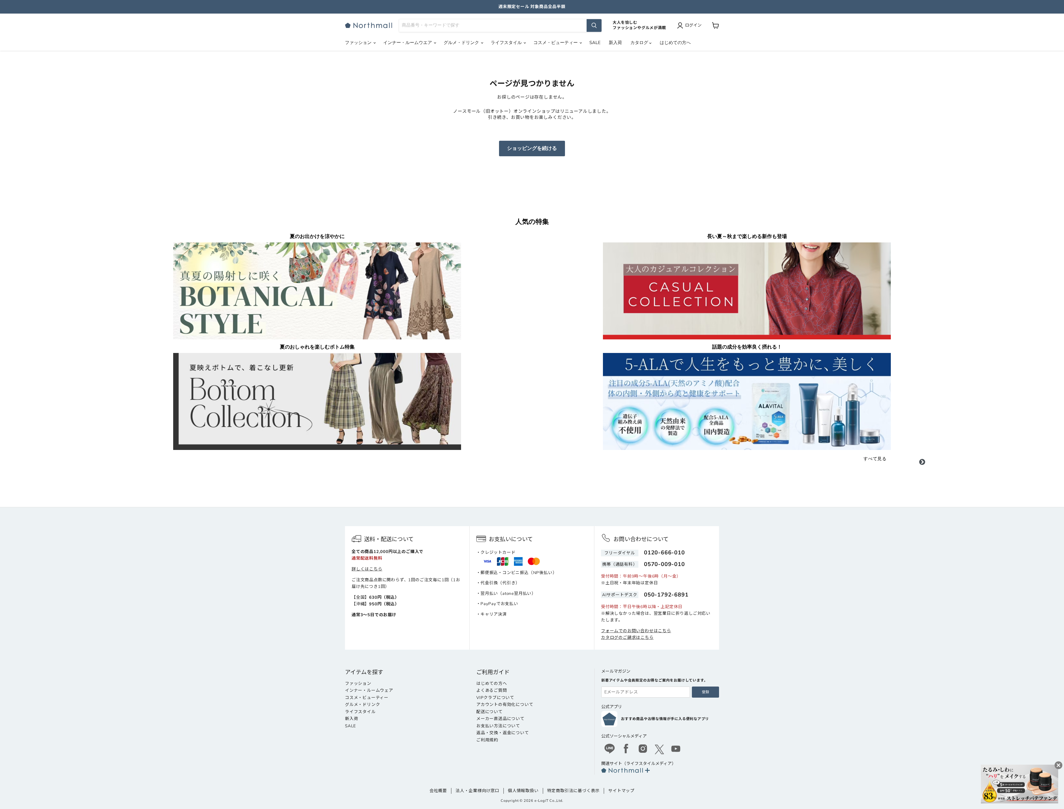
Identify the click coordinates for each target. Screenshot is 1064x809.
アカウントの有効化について (504, 704)
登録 (705, 692)
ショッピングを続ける (532, 148)
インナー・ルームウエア (408, 43)
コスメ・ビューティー (556, 43)
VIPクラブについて (495, 697)
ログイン (693, 25)
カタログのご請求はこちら (627, 637)
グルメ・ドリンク (462, 43)
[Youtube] (676, 749)
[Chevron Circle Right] (922, 463)
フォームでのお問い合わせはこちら (636, 631)
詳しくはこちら (367, 569)
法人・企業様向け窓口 (477, 790)
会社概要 (438, 790)
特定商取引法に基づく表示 (573, 790)
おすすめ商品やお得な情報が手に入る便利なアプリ (665, 718)
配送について (489, 712)
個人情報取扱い (523, 790)
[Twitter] (659, 749)
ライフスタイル (507, 43)
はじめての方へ (675, 43)
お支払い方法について (498, 726)
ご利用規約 (487, 740)
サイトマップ (621, 790)
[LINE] (609, 749)
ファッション (359, 43)
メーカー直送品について (500, 718)
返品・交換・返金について (502, 733)
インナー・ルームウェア (369, 690)
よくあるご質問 (491, 690)
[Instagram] (643, 749)
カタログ (639, 43)
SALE (594, 43)
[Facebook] (626, 749)
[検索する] (594, 25)
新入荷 (615, 43)
